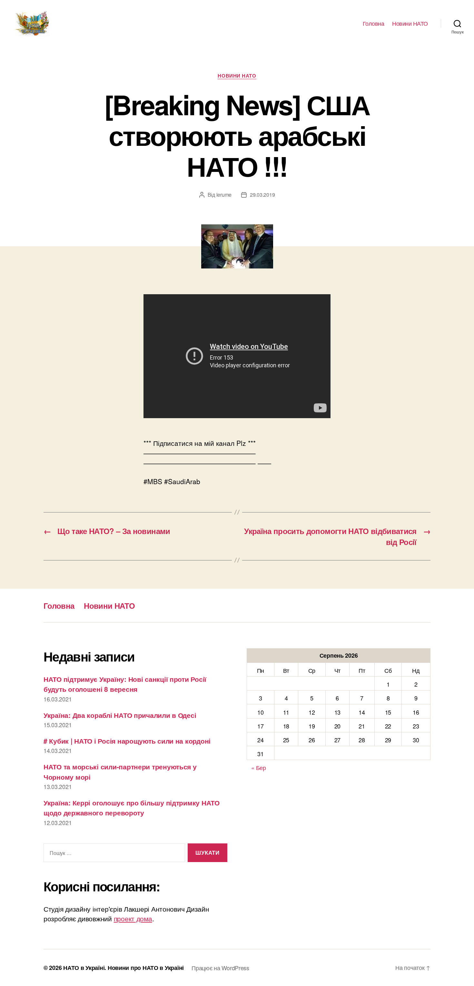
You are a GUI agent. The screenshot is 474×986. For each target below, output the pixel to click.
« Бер (258, 767)
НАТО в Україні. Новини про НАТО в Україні (123, 967)
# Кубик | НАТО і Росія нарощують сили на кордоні (127, 741)
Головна (373, 23)
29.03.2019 (262, 194)
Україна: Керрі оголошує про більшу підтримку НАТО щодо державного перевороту (132, 808)
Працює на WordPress (220, 967)
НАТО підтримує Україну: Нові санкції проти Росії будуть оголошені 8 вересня (125, 684)
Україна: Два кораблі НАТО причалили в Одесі (120, 715)
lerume (224, 194)
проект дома (133, 918)
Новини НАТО (410, 23)
